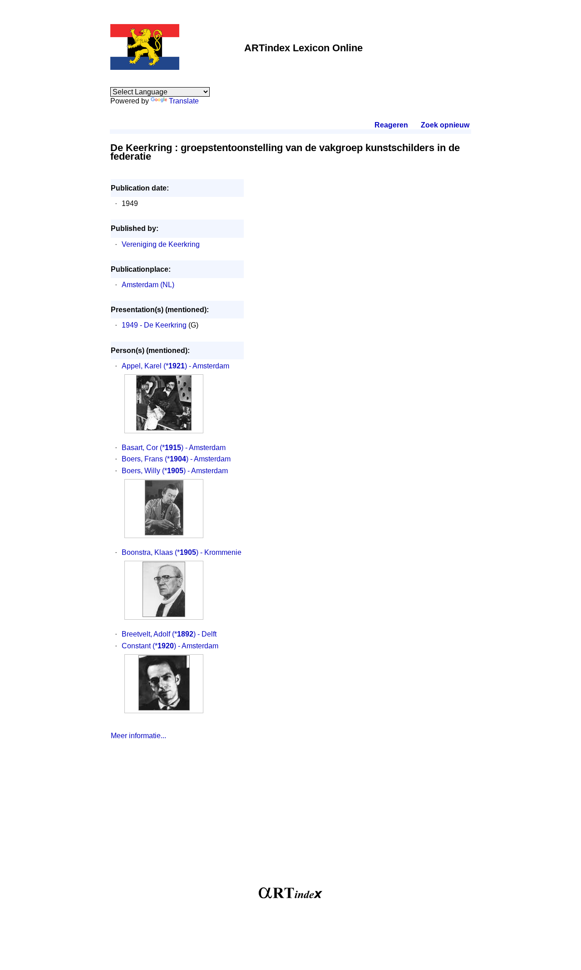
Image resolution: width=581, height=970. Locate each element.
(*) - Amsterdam (196, 366)
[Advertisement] (290, 817)
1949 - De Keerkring (154, 325)
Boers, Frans (142, 459)
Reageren (391, 125)
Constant (136, 646)
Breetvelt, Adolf (146, 634)
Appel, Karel (142, 366)
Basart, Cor (140, 447)
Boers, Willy (141, 471)
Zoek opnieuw (445, 125)
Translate (184, 101)
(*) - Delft (194, 634)
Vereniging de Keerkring (161, 244)
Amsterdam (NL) (148, 285)
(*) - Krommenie (208, 552)
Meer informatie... (138, 736)
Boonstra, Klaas (147, 552)
